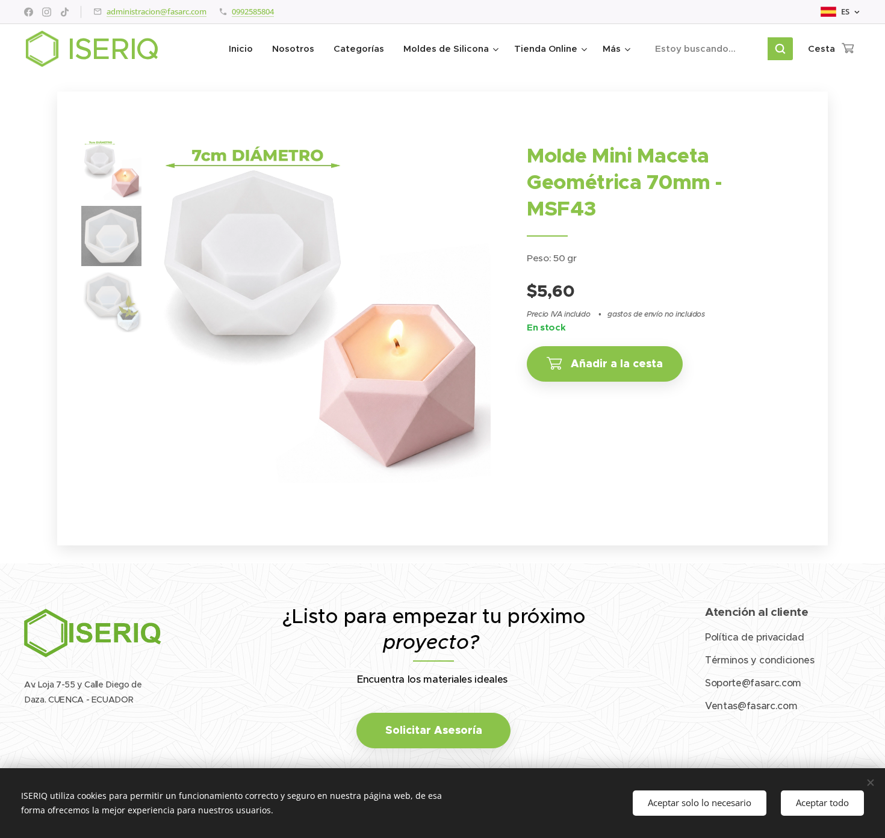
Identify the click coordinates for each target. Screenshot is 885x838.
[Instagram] (46, 12)
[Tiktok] (64, 12)
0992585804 (253, 11)
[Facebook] (28, 12)
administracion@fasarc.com (156, 11)
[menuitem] (244, 49)
